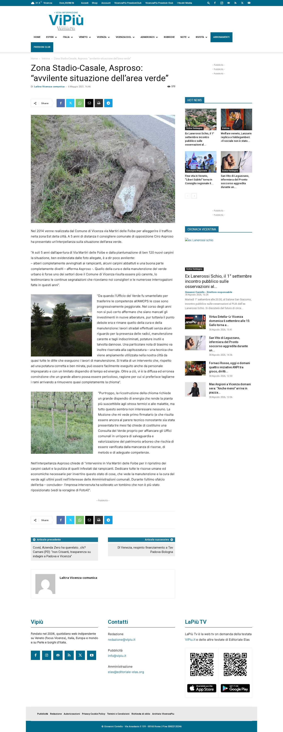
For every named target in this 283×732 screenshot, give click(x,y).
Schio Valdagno (194, 128)
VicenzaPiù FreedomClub (128, 3)
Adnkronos (148, 37)
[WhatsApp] (80, 103)
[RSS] (235, 3)
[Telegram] (108, 103)
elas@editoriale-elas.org (126, 672)
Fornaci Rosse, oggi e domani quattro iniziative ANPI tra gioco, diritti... (229, 367)
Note (183, 37)
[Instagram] (222, 3)
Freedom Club (42, 47)
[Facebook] (215, 3)
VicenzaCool (123, 37)
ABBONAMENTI (221, 37)
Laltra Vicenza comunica (49, 86)
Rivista (200, 37)
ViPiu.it (190, 640)
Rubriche (169, 37)
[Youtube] (249, 3)
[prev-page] (187, 196)
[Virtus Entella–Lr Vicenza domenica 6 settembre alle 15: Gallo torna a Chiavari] (195, 322)
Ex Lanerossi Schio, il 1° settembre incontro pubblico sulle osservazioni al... (218, 281)
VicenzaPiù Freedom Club (159, 3)
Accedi (84, 3)
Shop (95, 3)
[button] (209, 2)
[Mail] (228, 3)
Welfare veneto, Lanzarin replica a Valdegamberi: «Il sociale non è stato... (236, 137)
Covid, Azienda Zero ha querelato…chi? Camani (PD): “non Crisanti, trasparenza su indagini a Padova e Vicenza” (62, 552)
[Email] (89, 103)
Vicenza (101, 37)
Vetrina (46, 58)
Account (106, 3)
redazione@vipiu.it (121, 640)
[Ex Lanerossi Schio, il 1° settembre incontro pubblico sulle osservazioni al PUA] (200, 119)
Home (37, 37)
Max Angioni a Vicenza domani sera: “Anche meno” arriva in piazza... (230, 388)
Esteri (50, 37)
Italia (66, 37)
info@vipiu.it (117, 656)
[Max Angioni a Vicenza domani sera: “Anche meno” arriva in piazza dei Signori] (195, 389)
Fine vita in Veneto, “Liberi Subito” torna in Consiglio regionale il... (199, 179)
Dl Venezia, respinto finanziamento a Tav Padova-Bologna (145, 550)
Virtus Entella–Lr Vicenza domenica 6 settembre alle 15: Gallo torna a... (229, 321)
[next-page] (194, 196)
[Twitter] (242, 3)
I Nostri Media (184, 3)
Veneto (83, 37)
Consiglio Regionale (196, 171)
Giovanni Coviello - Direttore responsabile (208, 292)
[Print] (99, 103)
